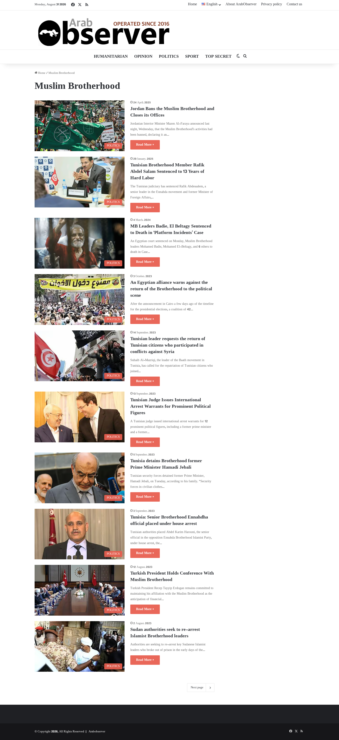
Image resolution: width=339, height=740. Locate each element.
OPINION (143, 56)
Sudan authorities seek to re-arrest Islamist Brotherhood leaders (165, 633)
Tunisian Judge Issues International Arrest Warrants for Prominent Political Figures (170, 406)
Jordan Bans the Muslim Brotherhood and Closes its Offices (172, 112)
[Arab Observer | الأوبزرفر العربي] (104, 30)
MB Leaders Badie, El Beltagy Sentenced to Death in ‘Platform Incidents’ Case (170, 230)
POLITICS (169, 56)
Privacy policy (271, 4)
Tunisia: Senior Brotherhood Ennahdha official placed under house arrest (169, 521)
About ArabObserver (241, 4)
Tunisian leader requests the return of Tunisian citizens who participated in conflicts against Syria (167, 345)
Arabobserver (97, 731)
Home (192, 4)
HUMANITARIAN (111, 56)
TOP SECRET (218, 56)
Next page (197, 687)
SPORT (192, 56)
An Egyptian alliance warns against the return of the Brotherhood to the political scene (171, 289)
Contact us (294, 4)
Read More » (145, 144)
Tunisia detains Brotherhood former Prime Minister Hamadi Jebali (166, 464)
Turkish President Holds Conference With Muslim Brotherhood (172, 577)
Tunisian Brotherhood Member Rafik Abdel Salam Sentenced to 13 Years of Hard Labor (167, 172)
